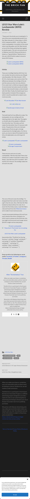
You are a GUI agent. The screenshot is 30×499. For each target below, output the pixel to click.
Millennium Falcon (21, 209)
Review (17, 358)
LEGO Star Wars (9, 352)
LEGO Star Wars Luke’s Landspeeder (15, 233)
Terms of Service (7, 429)
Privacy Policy (17, 429)
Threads (4, 258)
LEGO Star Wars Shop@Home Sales (12, 371)
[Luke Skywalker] (9, 100)
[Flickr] (18, 314)
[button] (27, 479)
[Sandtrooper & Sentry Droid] (15, 108)
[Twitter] (14, 314)
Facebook (9, 256)
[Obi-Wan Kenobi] (20, 100)
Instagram (23, 256)
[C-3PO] (12, 104)
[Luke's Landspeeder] (8, 140)
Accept (15, 494)
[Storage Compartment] (15, 146)
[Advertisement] (15, 181)
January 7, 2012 (6, 32)
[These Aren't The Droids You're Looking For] (15, 230)
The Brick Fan (15, 5)
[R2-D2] (17, 104)
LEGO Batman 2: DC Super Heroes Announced (14, 364)
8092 (19, 355)
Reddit (10, 258)
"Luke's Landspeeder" (9, 355)
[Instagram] (16, 314)
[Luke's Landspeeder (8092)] (15, 62)
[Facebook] (11, 314)
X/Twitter (16, 256)
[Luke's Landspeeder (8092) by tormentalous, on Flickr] (15, 64)
